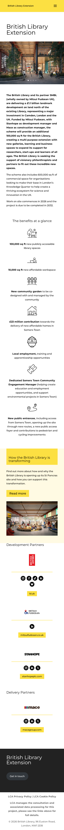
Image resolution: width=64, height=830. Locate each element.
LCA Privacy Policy (20, 796)
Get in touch (17, 776)
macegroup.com (32, 729)
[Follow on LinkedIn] (41, 578)
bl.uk (32, 593)
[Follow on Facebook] (29, 578)
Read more (17, 493)
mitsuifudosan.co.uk (32, 635)
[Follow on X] (38, 668)
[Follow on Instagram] (23, 578)
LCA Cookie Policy (44, 796)
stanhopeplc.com (32, 676)
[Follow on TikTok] (35, 578)
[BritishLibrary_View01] (32, 83)
